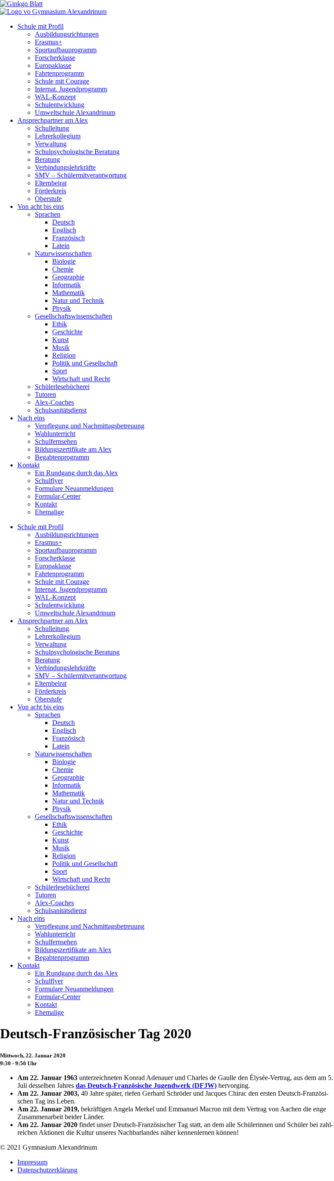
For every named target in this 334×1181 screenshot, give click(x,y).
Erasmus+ (48, 42)
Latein (61, 245)
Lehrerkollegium (57, 136)
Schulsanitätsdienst (61, 410)
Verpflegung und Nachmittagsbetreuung (89, 425)
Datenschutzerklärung (47, 1170)
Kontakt (28, 465)
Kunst (60, 339)
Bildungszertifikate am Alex (73, 449)
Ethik (59, 324)
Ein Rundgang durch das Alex (76, 472)
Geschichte (67, 332)
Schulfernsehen (56, 441)
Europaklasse (53, 65)
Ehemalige (49, 512)
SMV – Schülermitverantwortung (81, 175)
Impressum (32, 1162)
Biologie (64, 261)
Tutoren (45, 394)
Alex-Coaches (54, 402)
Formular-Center (57, 496)
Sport (59, 371)
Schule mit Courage (62, 81)
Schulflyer (49, 480)
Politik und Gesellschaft (84, 363)
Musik (61, 347)
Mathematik (68, 292)
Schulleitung (52, 128)
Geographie (68, 277)
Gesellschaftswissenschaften (73, 316)
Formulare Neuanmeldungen (74, 488)
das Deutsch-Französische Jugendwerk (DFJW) (146, 1085)
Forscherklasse (55, 57)
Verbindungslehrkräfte (65, 167)
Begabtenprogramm (62, 457)
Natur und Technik (78, 300)
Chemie (62, 269)
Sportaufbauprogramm (66, 50)
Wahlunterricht (55, 433)
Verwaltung (51, 144)
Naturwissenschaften (63, 253)
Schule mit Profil (40, 26)
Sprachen (47, 214)
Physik (61, 308)
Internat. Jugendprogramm (71, 89)
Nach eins (31, 418)
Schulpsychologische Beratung (77, 151)
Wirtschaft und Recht (81, 378)
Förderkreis (50, 191)
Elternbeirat (51, 183)
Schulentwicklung (59, 104)
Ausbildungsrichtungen (67, 34)
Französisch (68, 238)
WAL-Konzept (55, 97)
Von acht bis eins (40, 206)
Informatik (66, 285)
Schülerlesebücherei (62, 386)
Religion (64, 355)
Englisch (64, 230)
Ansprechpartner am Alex (52, 120)
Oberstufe (48, 198)
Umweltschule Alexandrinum (75, 112)
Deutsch (63, 222)
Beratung (47, 159)
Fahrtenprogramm (59, 73)
